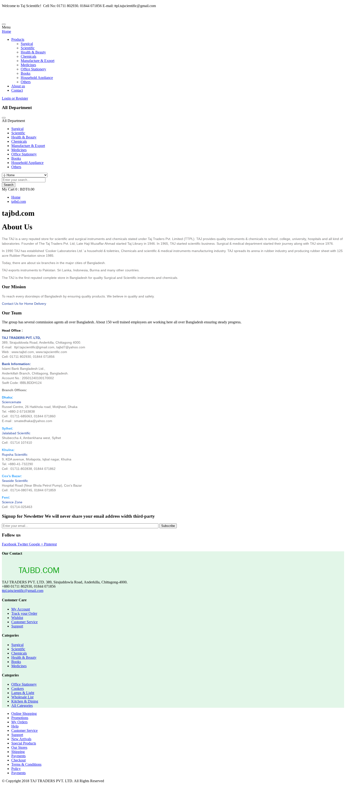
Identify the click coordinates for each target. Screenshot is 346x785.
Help (15, 726)
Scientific (28, 48)
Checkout (18, 760)
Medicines (28, 65)
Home (6, 31)
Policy (16, 769)
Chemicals (28, 56)
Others (26, 82)
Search (8, 185)
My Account (20, 609)
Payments (18, 756)
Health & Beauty (33, 52)
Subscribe (168, 526)
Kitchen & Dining (24, 701)
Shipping (18, 752)
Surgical (27, 44)
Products (17, 39)
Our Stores (19, 747)
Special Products (23, 743)
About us (18, 86)
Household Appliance (37, 78)
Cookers (17, 689)
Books (25, 73)
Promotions (19, 718)
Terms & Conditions (26, 764)
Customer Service (24, 622)
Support (17, 626)
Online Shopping (24, 714)
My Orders (19, 722)
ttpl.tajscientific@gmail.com (22, 591)
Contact (17, 90)
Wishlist (17, 618)
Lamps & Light (22, 693)
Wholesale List (22, 697)
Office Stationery (33, 69)
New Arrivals (21, 739)
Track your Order (24, 613)
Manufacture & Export (37, 61)
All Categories (22, 706)
